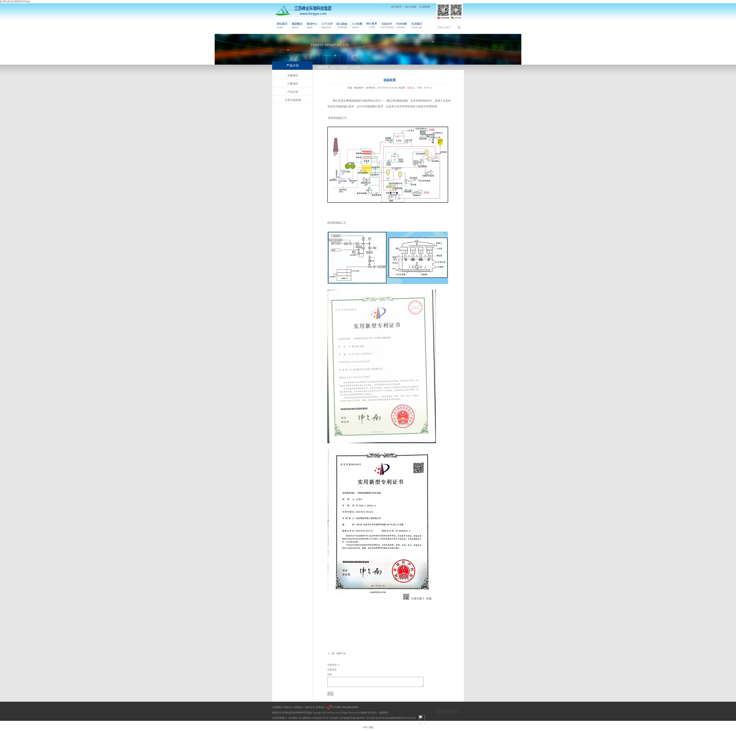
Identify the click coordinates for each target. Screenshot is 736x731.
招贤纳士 (299, 707)
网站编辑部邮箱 (351, 707)
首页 (333, 67)
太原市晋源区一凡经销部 (284, 718)
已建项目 (293, 83)
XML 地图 (368, 727)
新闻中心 (312, 25)
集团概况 (297, 25)
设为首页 (396, 6)
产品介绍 (355, 67)
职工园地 (342, 25)
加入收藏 (410, 6)
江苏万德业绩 (293, 100)
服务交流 (310, 707)
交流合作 (387, 25)
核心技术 (372, 25)
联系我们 (320, 707)
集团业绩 (327, 25)
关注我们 (417, 25)
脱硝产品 (341, 653)
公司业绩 (343, 67)
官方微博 (336, 707)
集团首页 (282, 25)
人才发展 (357, 25)
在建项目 (293, 75)
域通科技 (383, 712)
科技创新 (402, 25)
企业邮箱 (424, 6)
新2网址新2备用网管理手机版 (15, 1)
